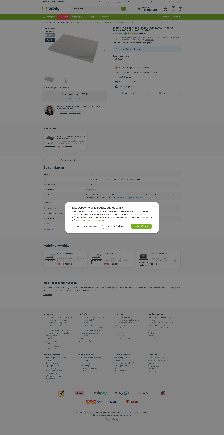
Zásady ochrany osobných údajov (91, 220)
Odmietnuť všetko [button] (115, 226)
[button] (84, 226)
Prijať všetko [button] (141, 226)
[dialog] (112, 217)
